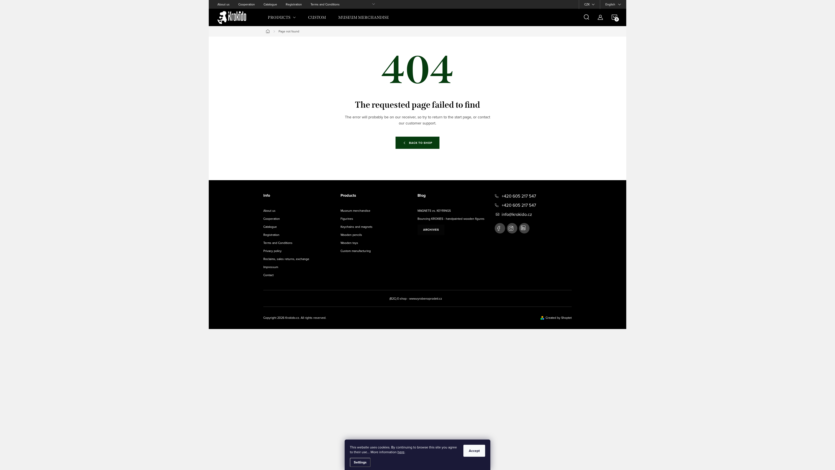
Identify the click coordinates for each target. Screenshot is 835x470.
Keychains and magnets (356, 227)
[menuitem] (282, 17)
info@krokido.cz (517, 214)
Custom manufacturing (356, 251)
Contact (268, 275)
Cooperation (246, 4)
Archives (431, 230)
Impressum (270, 267)
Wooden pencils (351, 235)
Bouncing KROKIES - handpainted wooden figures (451, 219)
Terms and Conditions (325, 4)
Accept (474, 450)
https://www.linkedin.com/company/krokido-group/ (524, 228)
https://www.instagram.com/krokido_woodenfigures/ (512, 228)
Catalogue (270, 4)
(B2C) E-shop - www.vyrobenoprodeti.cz (415, 298)
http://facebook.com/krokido (500, 228)
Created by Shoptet (559, 318)
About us (223, 4)
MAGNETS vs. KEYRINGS (434, 210)
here (400, 452)
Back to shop (420, 143)
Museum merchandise (355, 211)
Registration (294, 4)
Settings (360, 462)
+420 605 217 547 (519, 196)
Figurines (347, 219)
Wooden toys (349, 243)
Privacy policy (272, 251)
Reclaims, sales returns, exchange (286, 259)
